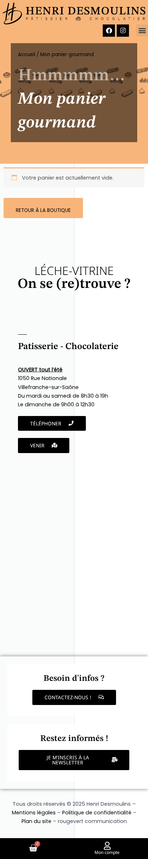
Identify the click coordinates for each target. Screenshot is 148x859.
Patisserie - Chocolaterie (68, 346)
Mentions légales (34, 812)
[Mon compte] (107, 846)
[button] (142, 30)
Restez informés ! (74, 738)
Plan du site (36, 821)
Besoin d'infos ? (74, 678)
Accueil (26, 54)
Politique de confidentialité (96, 812)
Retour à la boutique (43, 210)
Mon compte (107, 852)
